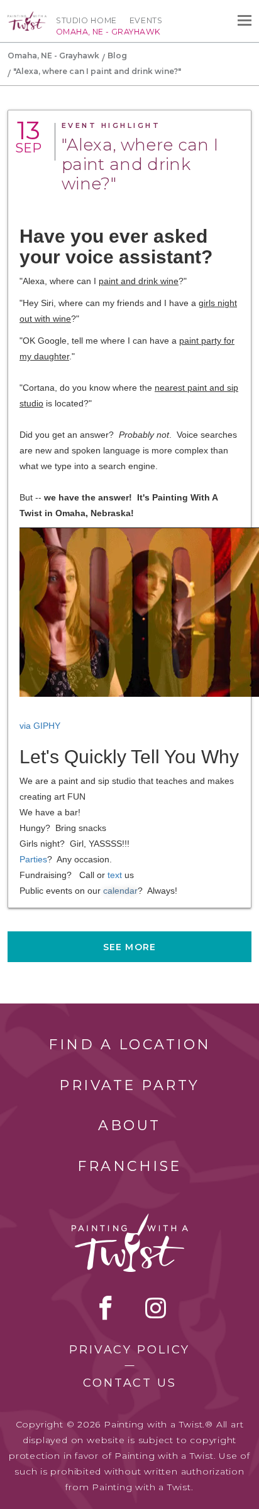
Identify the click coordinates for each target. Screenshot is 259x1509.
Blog (117, 55)
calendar (120, 891)
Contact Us (130, 1383)
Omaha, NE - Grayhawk (53, 55)
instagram (155, 1308)
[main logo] (27, 17)
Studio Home (86, 20)
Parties (33, 859)
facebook (106, 1308)
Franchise (129, 1166)
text (114, 875)
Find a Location (129, 1044)
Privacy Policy (129, 1350)
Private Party (129, 1085)
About (129, 1125)
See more (129, 947)
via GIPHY (39, 726)
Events (146, 20)
